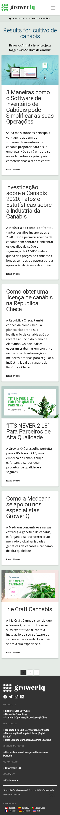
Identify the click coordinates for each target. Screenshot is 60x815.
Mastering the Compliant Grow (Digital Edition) (24, 735)
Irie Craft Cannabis (29, 609)
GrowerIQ (7, 790)
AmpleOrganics (20, 790)
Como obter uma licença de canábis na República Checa (29, 300)
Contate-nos (11, 780)
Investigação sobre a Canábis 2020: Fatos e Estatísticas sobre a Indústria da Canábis (29, 202)
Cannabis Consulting (16, 714)
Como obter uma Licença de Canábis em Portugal (25, 754)
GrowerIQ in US (13, 768)
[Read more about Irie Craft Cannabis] (30, 586)
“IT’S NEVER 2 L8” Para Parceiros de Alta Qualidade (28, 431)
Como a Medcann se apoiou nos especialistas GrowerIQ (28, 507)
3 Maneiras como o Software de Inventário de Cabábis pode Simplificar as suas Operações (30, 107)
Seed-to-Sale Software (17, 711)
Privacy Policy (9, 803)
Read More (13, 169)
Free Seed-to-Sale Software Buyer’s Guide (27, 730)
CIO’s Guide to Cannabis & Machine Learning (28, 740)
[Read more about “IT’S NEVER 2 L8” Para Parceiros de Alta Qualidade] (30, 402)
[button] (53, 8)
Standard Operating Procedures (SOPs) (26, 717)
